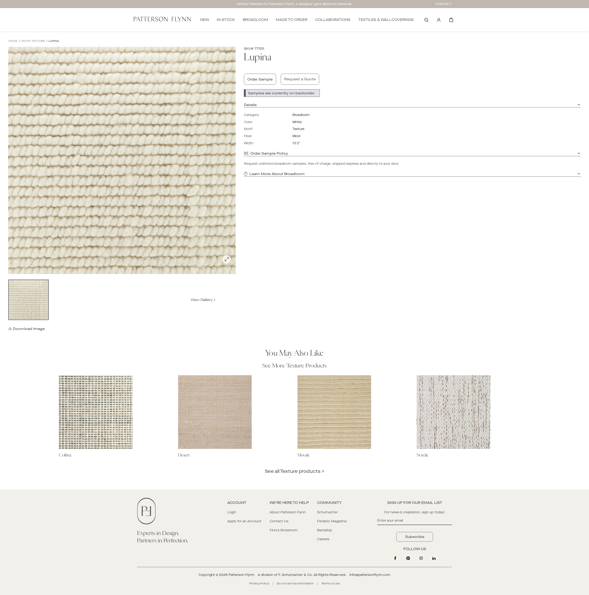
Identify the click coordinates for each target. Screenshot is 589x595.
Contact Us (279, 521)
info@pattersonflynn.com (369, 575)
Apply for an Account (244, 521)
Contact (443, 4)
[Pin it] (408, 558)
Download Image (29, 328)
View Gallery (202, 299)
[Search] (426, 20)
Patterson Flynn (241, 575)
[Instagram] (421, 558)
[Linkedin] (434, 558)
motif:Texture (33, 41)
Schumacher (327, 512)
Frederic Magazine (332, 521)
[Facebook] (395, 558)
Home (13, 41)
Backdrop (324, 530)
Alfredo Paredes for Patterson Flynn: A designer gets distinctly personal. (294, 4)
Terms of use (330, 583)
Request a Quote (300, 79)
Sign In (438, 20)
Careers (323, 539)
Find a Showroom (283, 530)
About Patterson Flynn (288, 512)
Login (231, 512)
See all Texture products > (294, 471)
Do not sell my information (295, 583)
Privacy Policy (259, 583)
